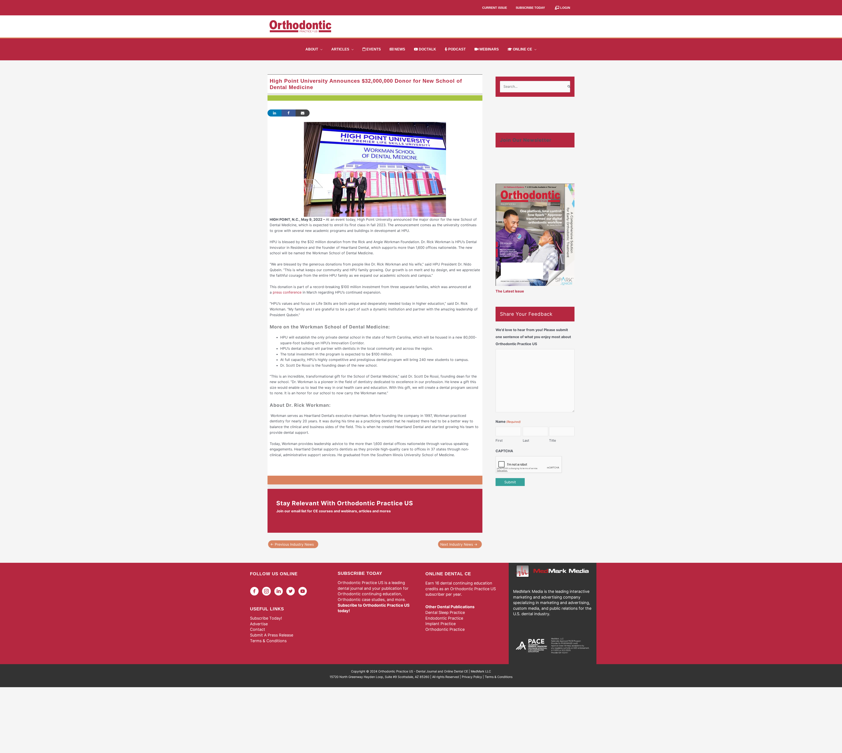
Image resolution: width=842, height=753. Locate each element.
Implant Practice (440, 623)
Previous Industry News (292, 544)
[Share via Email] (303, 113)
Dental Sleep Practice (445, 612)
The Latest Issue (510, 291)
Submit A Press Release (271, 635)
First (499, 440)
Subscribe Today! (266, 618)
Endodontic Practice (444, 618)
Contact (257, 629)
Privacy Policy (472, 677)
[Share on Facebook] (289, 113)
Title (552, 440)
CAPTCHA (504, 451)
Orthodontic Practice (445, 629)
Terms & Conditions (268, 640)
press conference (287, 292)
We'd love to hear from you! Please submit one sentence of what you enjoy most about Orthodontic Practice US (533, 337)
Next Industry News (458, 544)
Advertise (259, 624)
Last (526, 440)
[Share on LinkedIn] (275, 113)
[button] (320, 49)
